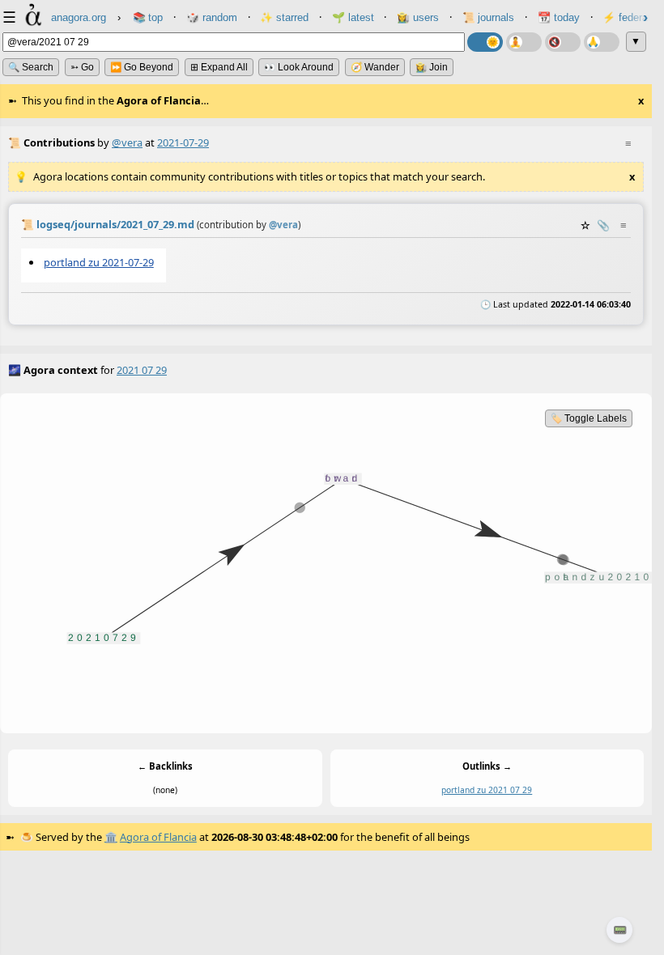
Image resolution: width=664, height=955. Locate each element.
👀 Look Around (299, 67)
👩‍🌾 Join (431, 67)
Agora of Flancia (158, 837)
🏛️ (110, 837)
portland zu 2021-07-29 (99, 262)
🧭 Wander (375, 67)
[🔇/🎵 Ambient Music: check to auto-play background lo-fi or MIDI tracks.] (563, 42)
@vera (127, 142)
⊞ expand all (219, 67)
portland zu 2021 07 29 (486, 790)
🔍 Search (30, 67)
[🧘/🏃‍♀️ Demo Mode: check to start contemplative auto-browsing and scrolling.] (524, 42)
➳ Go (82, 67)
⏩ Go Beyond (141, 67)
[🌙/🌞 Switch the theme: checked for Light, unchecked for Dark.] (485, 42)
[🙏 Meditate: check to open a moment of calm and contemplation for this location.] (601, 42)
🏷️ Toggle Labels (589, 418)
